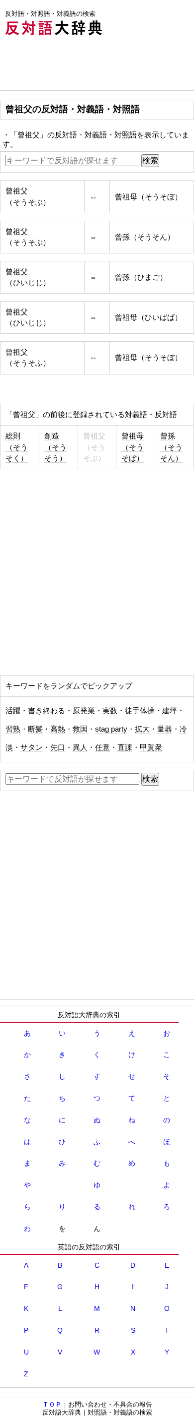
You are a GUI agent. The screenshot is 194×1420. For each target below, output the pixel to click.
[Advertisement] (79, 65)
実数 (109, 711)
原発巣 (84, 711)
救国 (80, 729)
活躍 (12, 711)
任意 (102, 747)
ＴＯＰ (52, 1404)
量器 (164, 729)
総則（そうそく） (16, 447)
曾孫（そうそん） (171, 447)
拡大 (142, 729)
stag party (111, 729)
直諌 (124, 747)
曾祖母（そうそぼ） (132, 447)
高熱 (57, 729)
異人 (80, 747)
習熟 (12, 729)
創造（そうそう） (55, 447)
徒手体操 (140, 711)
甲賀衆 (151, 747)
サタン (31, 747)
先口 (57, 747)
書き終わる (46, 711)
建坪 (169, 711)
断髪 (35, 729)
